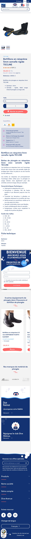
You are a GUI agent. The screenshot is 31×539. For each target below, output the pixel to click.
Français (14, 526)
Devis (20, 1)
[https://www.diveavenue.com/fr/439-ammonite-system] (15, 379)
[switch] (3, 537)
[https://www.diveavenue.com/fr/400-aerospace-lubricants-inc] (5, 379)
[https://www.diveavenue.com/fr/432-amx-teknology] (26, 379)
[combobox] (15, 101)
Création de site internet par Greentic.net (20, 534)
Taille (4, 98)
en (28, 1)
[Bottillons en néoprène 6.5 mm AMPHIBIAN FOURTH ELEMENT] (12, 330)
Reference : (6, 76)
